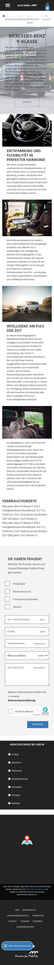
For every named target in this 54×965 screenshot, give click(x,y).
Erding (15, 754)
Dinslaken (17, 787)
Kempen (16, 795)
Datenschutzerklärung (21, 700)
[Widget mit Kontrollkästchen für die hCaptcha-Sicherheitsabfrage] (28, 711)
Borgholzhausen (20, 778)
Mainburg (16, 770)
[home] (3, 16)
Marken (22, 19)
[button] (17, 945)
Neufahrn (16, 762)
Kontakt (27, 102)
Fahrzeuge (11, 19)
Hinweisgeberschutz (18, 915)
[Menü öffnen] (7, 5)
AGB (17, 910)
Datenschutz (29, 910)
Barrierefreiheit (25, 927)
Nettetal (16, 803)
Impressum (38, 915)
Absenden (37, 724)
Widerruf (38, 921)
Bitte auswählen (17, 655)
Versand (24, 921)
